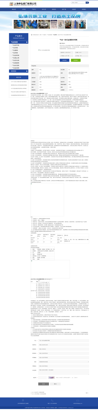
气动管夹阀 (15, 60)
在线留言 (74, 9)
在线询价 (64, 60)
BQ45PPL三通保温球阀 (39, 392)
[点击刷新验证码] (51, 377)
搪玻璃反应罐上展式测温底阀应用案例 (19, 85)
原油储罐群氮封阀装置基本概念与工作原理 (19, 95)
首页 (40, 34)
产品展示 (44, 34)
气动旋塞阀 (15, 68)
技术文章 (44, 9)
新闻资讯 (54, 9)
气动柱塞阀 (15, 65)
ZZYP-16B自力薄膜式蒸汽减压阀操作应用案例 (19, 81)
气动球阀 (15, 48)
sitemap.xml (70, 407)
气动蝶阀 (15, 50)
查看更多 (13, 71)
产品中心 (34, 9)
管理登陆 (52, 407)
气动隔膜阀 (15, 63)
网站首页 (14, 9)
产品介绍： (34, 65)
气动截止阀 (15, 58)
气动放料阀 (15, 55)
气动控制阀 (49, 34)
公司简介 (24, 9)
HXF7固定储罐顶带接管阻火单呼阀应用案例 (19, 88)
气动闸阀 (15, 53)
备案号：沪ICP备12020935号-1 (61, 407)
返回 (87, 392)
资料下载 (64, 9)
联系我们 (84, 9)
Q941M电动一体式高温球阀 (40, 393)
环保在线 (48, 407)
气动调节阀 (15, 45)
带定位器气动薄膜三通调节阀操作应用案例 (19, 91)
